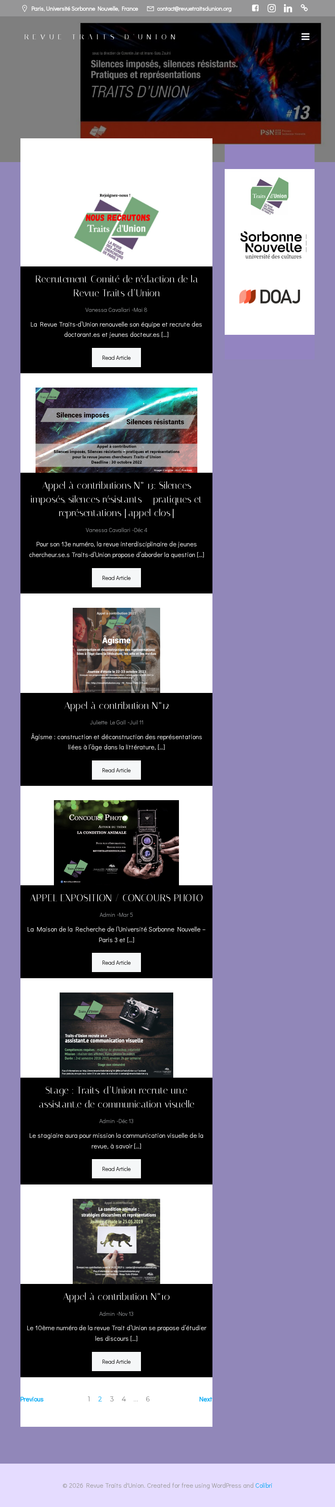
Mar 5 (126, 914)
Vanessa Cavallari (107, 310)
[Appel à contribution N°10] (116, 1240)
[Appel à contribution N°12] (116, 649)
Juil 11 (136, 722)
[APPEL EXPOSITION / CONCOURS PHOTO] (116, 841)
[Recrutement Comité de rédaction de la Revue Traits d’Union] (116, 223)
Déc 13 (126, 1121)
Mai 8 (140, 310)
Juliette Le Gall (108, 722)
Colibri (263, 1485)
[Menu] (306, 37)
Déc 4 (140, 530)
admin (107, 914)
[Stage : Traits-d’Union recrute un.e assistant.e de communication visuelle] (116, 1034)
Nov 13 (126, 1313)
